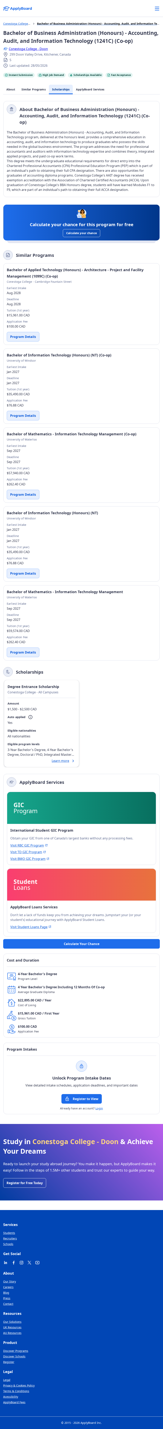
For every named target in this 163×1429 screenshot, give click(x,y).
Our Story (9, 1281)
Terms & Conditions (16, 1391)
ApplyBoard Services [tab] (90, 89)
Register (8, 1362)
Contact (8, 1304)
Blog (6, 1293)
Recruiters (10, 1238)
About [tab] (10, 89)
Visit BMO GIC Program (28, 859)
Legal (6, 1380)
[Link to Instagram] (21, 1262)
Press (6, 1298)
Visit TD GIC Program (26, 852)
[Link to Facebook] (13, 1262)
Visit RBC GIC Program (27, 845)
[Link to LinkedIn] (5, 1262)
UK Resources (12, 1327)
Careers (8, 1287)
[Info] (30, 717)
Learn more (60, 761)
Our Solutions (12, 1322)
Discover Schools (14, 1356)
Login (99, 1108)
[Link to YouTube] (37, 1262)
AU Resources (12, 1333)
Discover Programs (15, 1351)
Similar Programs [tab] (33, 89)
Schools (8, 1244)
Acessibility (10, 1397)
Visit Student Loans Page (29, 927)
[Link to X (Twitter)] (29, 1262)
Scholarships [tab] (61, 89)
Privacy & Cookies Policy (19, 1385)
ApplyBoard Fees (14, 1402)
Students (9, 1233)
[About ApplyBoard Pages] (157, 9)
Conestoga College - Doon (28, 49)
